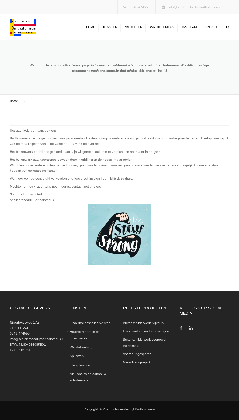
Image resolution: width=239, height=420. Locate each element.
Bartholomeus (161, 27)
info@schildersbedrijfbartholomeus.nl (196, 7)
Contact (210, 27)
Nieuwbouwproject (136, 362)
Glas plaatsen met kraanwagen (146, 331)
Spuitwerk (77, 356)
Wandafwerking (81, 347)
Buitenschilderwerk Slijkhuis (143, 323)
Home (90, 27)
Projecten (133, 27)
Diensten (109, 27)
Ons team (189, 27)
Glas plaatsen (80, 365)
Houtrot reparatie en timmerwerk (85, 335)
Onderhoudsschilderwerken (90, 323)
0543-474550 (140, 7)
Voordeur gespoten (137, 354)
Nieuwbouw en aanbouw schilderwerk (88, 377)
